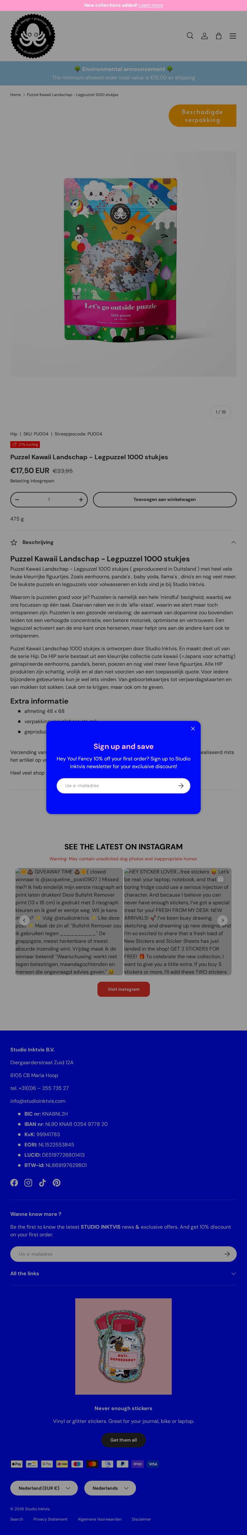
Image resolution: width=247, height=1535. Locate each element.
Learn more (71, 5)
